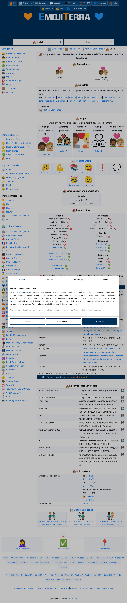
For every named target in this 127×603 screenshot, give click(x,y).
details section (94, 310)
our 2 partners (23, 292)
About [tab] (105, 280)
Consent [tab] (21, 280)
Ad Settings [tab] (77, 280)
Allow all (100, 322)
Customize (62, 322)
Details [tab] (50, 280)
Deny (27, 322)
